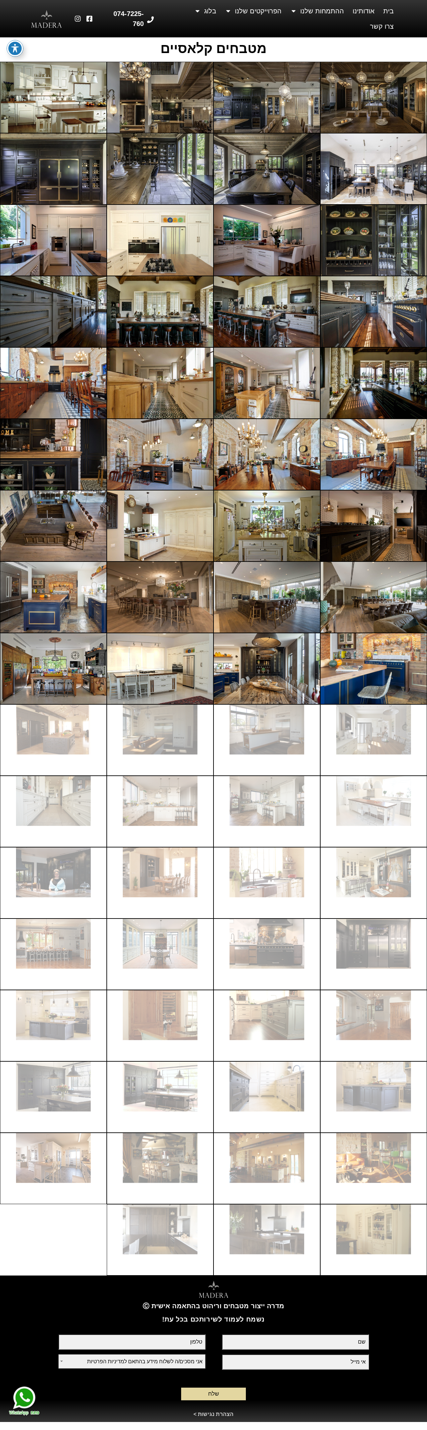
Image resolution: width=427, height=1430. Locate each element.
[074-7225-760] (150, 19)
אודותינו (364, 11)
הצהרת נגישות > (213, 1414)
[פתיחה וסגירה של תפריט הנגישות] (15, 48)
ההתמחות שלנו (322, 11)
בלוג (210, 11)
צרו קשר (382, 26)
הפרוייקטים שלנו (258, 11)
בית (388, 11)
